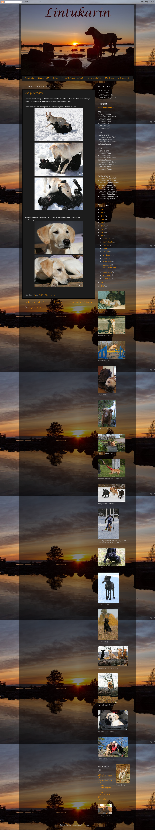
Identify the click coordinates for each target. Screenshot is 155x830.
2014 (103, 229)
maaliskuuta (107, 272)
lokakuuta (106, 245)
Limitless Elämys (94, 78)
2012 (103, 236)
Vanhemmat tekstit (82, 302)
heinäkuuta (107, 255)
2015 (103, 226)
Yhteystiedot (123, 78)
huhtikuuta (107, 265)
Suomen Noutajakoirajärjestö (105, 787)
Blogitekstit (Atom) (35, 307)
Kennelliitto (102, 799)
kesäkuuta (107, 258)
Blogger (92, 825)
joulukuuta (107, 239)
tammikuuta (107, 278)
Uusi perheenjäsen (34, 93)
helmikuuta (107, 275)
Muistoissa (109, 78)
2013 (103, 232)
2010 (102, 286)
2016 (103, 223)
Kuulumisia (29, 78)
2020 (103, 216)
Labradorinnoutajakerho (105, 782)
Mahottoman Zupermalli (72, 78)
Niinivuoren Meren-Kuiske (48, 78)
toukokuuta (107, 262)
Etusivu (58, 302)
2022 (103, 209)
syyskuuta (107, 248)
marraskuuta (108, 242)
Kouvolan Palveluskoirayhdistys (105, 794)
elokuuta (106, 252)
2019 (103, 219)
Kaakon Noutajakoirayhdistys (105, 776)
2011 (102, 282)
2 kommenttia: (50, 295)
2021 (103, 213)
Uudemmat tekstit (34, 302)
